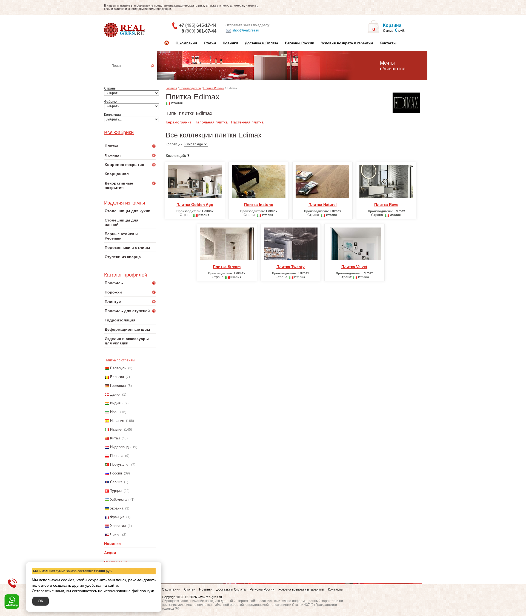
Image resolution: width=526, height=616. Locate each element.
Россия (116, 473)
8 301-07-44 (199, 31)
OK (40, 601)
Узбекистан (119, 499)
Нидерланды (120, 447)
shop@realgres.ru (245, 30)
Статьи (210, 43)
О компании (186, 43)
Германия (118, 386)
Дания (115, 394)
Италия (116, 429)
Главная (171, 88)
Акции (110, 553)
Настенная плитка (136, 73)
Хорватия (118, 526)
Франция (117, 517)
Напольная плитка (211, 122)
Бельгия (117, 377)
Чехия (115, 534)
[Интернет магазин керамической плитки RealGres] (125, 30)
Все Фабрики (119, 132)
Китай (115, 438)
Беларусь (118, 368)
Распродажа (116, 562)
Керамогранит (178, 122)
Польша (116, 456)
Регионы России (299, 43)
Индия (115, 403)
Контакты (388, 43)
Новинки (230, 43)
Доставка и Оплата (261, 43)
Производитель (190, 88)
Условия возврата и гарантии (347, 43)
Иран (114, 412)
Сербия (116, 482)
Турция (116, 491)
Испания (117, 421)
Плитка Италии (213, 88)
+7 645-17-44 (197, 25)
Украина (116, 508)
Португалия (119, 464)
